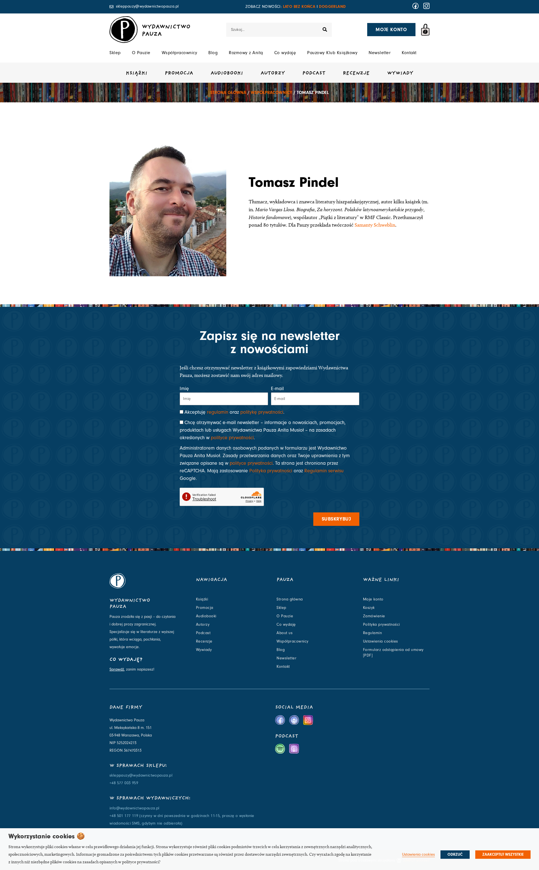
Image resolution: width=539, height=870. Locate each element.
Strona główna (228, 92)
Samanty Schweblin (375, 225)
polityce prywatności (232, 438)
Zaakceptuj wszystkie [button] (503, 854)
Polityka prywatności (270, 471)
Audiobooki (227, 73)
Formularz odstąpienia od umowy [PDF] (393, 653)
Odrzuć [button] (455, 854)
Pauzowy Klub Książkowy (332, 52)
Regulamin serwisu (324, 471)
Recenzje (356, 73)
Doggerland (332, 6)
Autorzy (273, 73)
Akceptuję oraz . (234, 412)
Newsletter (379, 52)
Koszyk (369, 608)
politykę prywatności (261, 412)
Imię (184, 389)
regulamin (217, 412)
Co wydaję (285, 52)
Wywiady (400, 73)
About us (285, 633)
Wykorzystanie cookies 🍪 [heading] (46, 836)
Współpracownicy (179, 52)
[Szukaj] (325, 30)
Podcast (313, 73)
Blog (213, 52)
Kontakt (409, 52)
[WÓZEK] (425, 30)
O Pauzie (141, 52)
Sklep (115, 52)
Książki (136, 73)
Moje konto (373, 599)
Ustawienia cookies (380, 641)
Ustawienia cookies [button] (418, 854)
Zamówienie (374, 616)
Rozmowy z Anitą (246, 52)
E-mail (277, 389)
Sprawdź (116, 669)
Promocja (179, 73)
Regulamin (372, 633)
